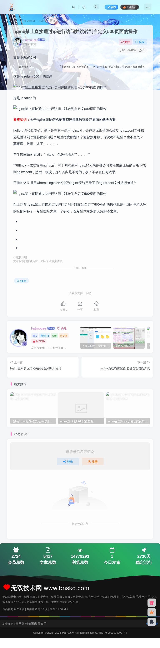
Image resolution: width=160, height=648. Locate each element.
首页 (13, 20)
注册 (95, 461)
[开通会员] (152, 612)
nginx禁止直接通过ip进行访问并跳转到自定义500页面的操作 (75, 31)
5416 (46, 335)
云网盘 (20, 623)
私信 (142, 42)
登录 (70, 461)
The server (28, 20)
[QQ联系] (152, 622)
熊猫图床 (31, 623)
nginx (42, 20)
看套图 (42, 623)
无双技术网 (68, 632)
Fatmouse (30, 40)
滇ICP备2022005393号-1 (113, 632)
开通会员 (131, 7)
